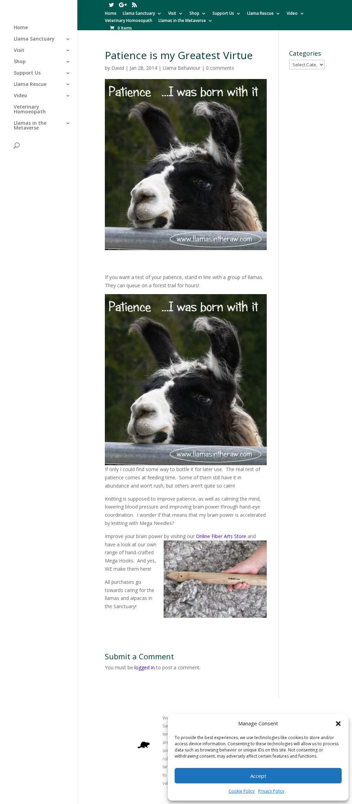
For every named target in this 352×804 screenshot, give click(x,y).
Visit (172, 13)
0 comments (220, 68)
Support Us (223, 13)
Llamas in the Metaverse (182, 21)
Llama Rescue (260, 13)
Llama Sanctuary (139, 13)
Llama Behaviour (181, 68)
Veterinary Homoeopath (128, 21)
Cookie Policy (242, 791)
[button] (338, 723)
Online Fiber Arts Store (221, 536)
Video (292, 13)
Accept (258, 775)
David (117, 68)
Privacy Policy (271, 791)
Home (111, 13)
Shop (194, 13)
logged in (144, 667)
